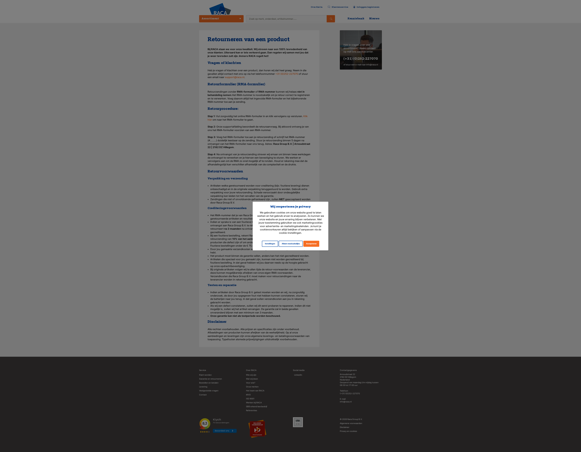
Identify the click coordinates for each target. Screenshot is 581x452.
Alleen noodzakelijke (291, 243)
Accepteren (311, 243)
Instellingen (270, 243)
